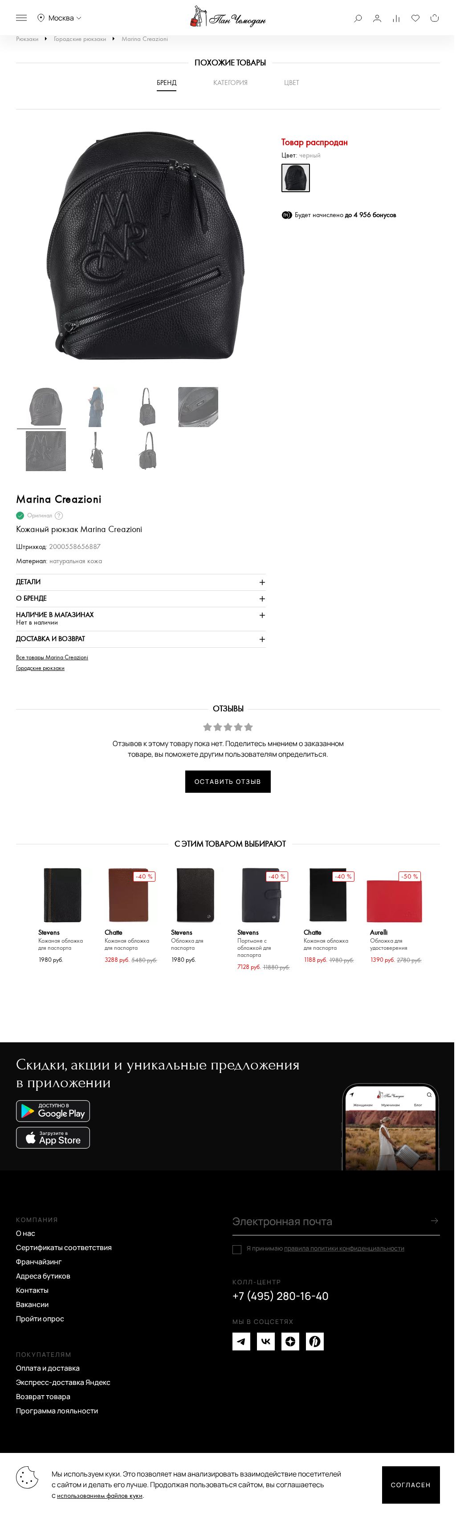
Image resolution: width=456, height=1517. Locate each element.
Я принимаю (325, 1248)
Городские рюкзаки (80, 39)
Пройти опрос (40, 1318)
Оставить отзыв (228, 781)
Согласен (411, 1485)
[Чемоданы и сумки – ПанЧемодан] (228, 16)
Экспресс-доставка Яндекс (63, 1382)
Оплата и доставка (48, 1368)
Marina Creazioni (145, 39)
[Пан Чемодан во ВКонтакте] (266, 1341)
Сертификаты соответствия (64, 1247)
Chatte (127, 940)
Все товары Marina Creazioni (52, 657)
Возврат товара (43, 1396)
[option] (141, 252)
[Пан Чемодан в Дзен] (290, 1341)
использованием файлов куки (99, 1496)
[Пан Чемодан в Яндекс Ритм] (315, 1341)
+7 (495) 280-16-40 (280, 1296)
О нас (25, 1233)
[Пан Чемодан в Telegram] (241, 1341)
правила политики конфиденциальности (344, 1248)
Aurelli (388, 940)
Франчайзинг (39, 1262)
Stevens (60, 940)
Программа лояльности (57, 1411)
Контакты (32, 1290)
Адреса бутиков (43, 1276)
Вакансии (32, 1304)
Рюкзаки (27, 39)
